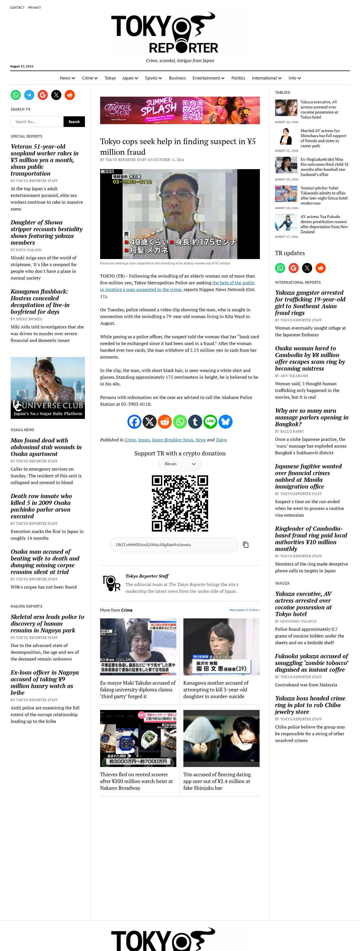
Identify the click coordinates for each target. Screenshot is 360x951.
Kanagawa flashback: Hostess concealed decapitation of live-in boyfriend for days (40, 301)
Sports (151, 78)
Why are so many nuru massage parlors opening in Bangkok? (311, 417)
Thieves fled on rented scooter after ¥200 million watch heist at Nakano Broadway (136, 781)
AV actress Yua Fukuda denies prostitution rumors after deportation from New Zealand (324, 224)
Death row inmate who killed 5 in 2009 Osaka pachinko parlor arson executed (41, 505)
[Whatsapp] (180, 422)
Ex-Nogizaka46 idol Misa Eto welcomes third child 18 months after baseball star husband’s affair (324, 167)
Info (292, 78)
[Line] (210, 422)
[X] (150, 422)
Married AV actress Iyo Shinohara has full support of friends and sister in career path (323, 138)
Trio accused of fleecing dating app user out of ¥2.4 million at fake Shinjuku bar (217, 781)
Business (177, 78)
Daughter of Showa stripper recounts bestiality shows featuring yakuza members (46, 232)
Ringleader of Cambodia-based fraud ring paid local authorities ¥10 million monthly (311, 538)
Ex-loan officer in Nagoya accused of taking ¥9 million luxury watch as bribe (45, 682)
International (264, 78)
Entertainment (206, 78)
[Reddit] (165, 422)
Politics (238, 78)
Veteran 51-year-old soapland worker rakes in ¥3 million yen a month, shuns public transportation (44, 160)
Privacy (34, 7)
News (65, 78)
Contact (17, 7)
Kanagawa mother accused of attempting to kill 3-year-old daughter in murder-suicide (215, 689)
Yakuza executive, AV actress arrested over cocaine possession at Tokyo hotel (319, 109)
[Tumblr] (195, 422)
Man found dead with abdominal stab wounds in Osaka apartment (46, 447)
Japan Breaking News (172, 440)
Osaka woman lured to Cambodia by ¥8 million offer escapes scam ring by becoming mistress (310, 358)
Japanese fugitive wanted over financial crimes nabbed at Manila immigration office (308, 476)
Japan (128, 78)
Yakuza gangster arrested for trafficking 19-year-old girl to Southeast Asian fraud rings (310, 302)
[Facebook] (134, 422)
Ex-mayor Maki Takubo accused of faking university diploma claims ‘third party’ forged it (138, 689)
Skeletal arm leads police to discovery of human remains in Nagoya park (47, 623)
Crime (87, 78)
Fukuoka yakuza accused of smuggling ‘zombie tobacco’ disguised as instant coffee (311, 663)
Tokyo (110, 78)
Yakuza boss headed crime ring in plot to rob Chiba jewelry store (310, 705)
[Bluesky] (226, 422)
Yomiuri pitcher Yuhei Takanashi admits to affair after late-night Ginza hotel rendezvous (324, 195)
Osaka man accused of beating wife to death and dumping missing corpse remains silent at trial (45, 561)
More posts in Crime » (244, 610)
